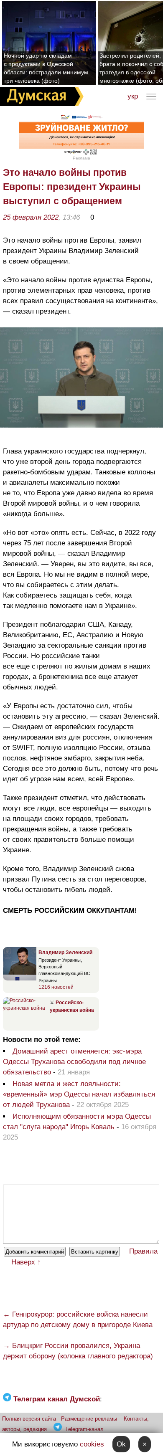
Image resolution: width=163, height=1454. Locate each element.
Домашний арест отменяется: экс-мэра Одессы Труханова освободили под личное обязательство (74, 1061)
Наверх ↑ (26, 1262)
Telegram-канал (84, 1429)
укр (132, 96)
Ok (121, 1444)
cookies (92, 1444)
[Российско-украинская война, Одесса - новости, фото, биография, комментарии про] (25, 1008)
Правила (143, 1251)
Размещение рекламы (89, 1419)
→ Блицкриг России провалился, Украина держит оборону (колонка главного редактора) (78, 1351)
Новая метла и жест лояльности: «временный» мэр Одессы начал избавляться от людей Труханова (79, 1094)
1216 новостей (56, 987)
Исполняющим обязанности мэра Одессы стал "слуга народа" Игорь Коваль (77, 1121)
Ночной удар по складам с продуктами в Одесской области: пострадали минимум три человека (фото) (46, 68)
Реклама (81, 158)
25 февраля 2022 (31, 217)
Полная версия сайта (29, 1419)
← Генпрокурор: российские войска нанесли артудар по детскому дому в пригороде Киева (78, 1319)
